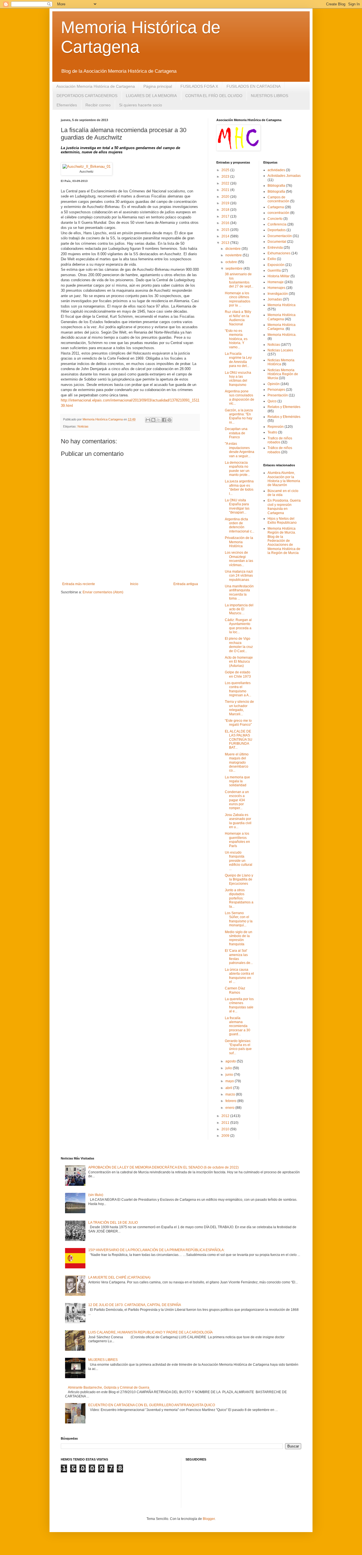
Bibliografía (276, 192)
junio (229, 1075)
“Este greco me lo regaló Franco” (238, 723)
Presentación (278, 395)
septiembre (234, 268)
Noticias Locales (280, 350)
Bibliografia (276, 186)
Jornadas (275, 299)
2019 (225, 203)
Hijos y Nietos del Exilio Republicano (282, 521)
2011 (225, 1123)
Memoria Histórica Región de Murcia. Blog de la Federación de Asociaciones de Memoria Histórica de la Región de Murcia (284, 541)
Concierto (275, 219)
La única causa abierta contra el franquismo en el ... (239, 976)
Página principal (157, 86)
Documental (277, 242)
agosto (231, 1061)
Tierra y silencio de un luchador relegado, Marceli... (239, 708)
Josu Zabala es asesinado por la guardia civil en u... (238, 821)
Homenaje (276, 282)
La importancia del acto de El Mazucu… (239, 609)
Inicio (134, 584)
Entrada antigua (185, 584)
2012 (225, 1116)
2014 (225, 236)
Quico (272, 401)
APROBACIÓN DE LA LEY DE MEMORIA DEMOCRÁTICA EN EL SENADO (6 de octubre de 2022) (163, 1167)
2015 (225, 230)
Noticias (83, 426)
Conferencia (277, 224)
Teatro (272, 432)
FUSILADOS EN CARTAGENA (254, 86)
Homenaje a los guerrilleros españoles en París (237, 840)
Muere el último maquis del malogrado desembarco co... (237, 762)
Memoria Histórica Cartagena (282, 317)
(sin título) (95, 1195)
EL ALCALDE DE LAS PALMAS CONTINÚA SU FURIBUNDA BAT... (238, 739)
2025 (225, 170)
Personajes (276, 390)
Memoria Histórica (282, 305)
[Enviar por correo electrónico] (148, 420)
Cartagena (276, 207)
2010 (225, 1129)
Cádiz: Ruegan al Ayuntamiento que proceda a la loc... (238, 626)
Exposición (276, 265)
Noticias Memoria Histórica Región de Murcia (283, 374)
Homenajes (276, 288)
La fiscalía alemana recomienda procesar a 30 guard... (237, 1026)
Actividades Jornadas (284, 176)
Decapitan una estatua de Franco (236, 433)
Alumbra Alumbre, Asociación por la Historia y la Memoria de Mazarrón (284, 479)
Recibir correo (98, 105)
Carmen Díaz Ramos (235, 990)
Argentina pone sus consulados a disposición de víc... (239, 397)
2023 (225, 177)
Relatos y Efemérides (284, 417)
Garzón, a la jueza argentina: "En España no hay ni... (239, 416)
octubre (231, 262)
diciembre (233, 249)
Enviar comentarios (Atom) (103, 592)
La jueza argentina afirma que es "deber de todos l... (239, 487)
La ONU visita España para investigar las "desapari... (237, 506)
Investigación (278, 294)
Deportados (277, 230)
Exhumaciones (279, 253)
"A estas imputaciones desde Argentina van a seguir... (239, 450)
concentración (278, 213)
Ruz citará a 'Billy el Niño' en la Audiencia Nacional (238, 318)
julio (229, 1068)
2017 (225, 216)
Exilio (272, 259)
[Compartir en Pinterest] (169, 420)
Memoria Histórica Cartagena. (282, 327)
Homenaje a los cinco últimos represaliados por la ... (237, 299)
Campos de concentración (278, 199)
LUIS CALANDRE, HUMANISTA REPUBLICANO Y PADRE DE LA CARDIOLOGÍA (150, 1332)
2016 (225, 223)
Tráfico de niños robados (280, 450)
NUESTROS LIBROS (269, 95)
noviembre (234, 255)
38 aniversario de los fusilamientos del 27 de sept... (239, 280)
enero (230, 1108)
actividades (276, 170)
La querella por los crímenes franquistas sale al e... (239, 1005)
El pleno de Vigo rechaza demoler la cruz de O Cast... (239, 645)
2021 (225, 190)
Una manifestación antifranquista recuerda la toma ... (239, 592)
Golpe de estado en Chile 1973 (238, 674)
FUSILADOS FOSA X (199, 86)
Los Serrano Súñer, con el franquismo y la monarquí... (239, 919)
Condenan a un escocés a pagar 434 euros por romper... (237, 800)
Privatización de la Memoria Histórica (239, 542)
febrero (231, 1101)
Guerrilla (274, 270)
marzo (230, 1094)
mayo (230, 1081)
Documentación (280, 236)
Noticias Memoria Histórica (281, 362)
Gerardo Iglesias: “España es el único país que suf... (238, 1047)
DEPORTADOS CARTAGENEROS (87, 95)
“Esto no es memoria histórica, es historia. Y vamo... (236, 339)
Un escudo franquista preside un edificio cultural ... (238, 860)
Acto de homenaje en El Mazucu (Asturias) (239, 662)
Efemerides (67, 105)
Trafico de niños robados (280, 440)
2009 (225, 1136)
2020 (225, 197)
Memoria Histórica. (282, 335)
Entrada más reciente (78, 584)
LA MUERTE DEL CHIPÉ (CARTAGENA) (119, 1277)
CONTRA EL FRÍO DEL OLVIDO (213, 95)
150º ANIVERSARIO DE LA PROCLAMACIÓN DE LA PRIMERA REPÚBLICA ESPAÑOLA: (156, 1250)
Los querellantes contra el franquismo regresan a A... (238, 689)
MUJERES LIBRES (103, 1360)
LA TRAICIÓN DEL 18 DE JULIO (113, 1223)
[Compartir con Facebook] (164, 420)
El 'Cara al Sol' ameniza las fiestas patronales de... (239, 957)
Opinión (274, 384)
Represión (276, 427)
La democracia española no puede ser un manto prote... (237, 469)
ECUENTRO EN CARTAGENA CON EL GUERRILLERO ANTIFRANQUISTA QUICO (151, 1405)
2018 (225, 210)
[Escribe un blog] (153, 420)
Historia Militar (279, 276)
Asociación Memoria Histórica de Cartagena (95, 86)
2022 (225, 183)
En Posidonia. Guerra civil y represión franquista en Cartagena (284, 507)
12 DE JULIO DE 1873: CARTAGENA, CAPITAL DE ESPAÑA (134, 1305)
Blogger (209, 1519)
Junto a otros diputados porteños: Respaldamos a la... (239, 898)
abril (229, 1088)
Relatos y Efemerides (284, 407)
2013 (225, 243)
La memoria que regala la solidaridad (237, 781)
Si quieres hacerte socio (140, 105)
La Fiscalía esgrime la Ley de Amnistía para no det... (238, 360)
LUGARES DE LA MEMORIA (151, 95)
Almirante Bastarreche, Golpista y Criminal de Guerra (108, 1387)
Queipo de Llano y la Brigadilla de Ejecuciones (239, 879)
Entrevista (275, 248)
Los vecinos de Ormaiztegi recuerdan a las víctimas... (239, 559)
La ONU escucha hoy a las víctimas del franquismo (238, 379)
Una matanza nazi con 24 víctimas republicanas (239, 576)
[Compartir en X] (158, 420)
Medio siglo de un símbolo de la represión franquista (238, 938)
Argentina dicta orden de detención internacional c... (239, 525)
